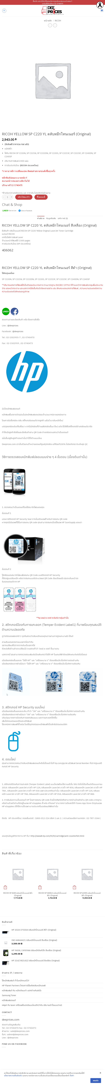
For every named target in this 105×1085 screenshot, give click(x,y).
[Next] (103, 882)
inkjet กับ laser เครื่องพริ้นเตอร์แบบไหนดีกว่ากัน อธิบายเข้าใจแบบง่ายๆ (32, 1005)
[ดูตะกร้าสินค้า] (102, 10)
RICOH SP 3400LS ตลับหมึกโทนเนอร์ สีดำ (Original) (52, 894)
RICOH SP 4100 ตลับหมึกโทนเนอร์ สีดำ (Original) (18, 894)
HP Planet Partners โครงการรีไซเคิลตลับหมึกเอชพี (23, 985)
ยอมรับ (95, 1080)
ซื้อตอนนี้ (41, 197)
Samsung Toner (9, 995)
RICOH (58, 20)
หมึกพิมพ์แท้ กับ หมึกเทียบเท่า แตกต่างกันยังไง (21, 990)
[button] (4, 11)
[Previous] (2, 882)
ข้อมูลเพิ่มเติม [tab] (51, 218)
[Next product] (50, 25)
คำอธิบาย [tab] (41, 218)
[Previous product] (55, 25)
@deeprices (13, 325)
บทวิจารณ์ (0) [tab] (63, 218)
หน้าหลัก (48, 20)
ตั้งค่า (72, 1075)
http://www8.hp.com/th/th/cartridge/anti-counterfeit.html (57, 835)
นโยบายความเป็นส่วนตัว (13, 1075)
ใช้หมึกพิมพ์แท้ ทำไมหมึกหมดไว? (15, 980)
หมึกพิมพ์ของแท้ (9, 1000)
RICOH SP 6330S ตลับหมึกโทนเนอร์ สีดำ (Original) (87, 894)
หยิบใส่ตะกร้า (24, 197)
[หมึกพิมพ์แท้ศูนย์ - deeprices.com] (52, 10)
